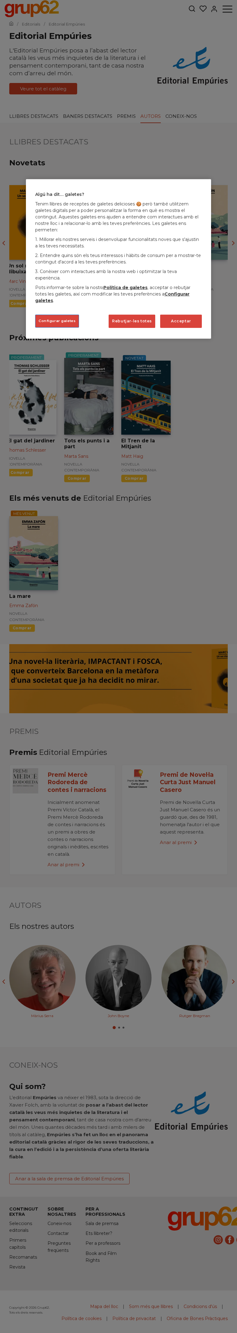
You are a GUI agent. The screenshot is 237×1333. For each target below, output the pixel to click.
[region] (118, 258)
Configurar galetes (57, 321)
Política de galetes (125, 287)
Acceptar (181, 321)
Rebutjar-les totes (132, 321)
